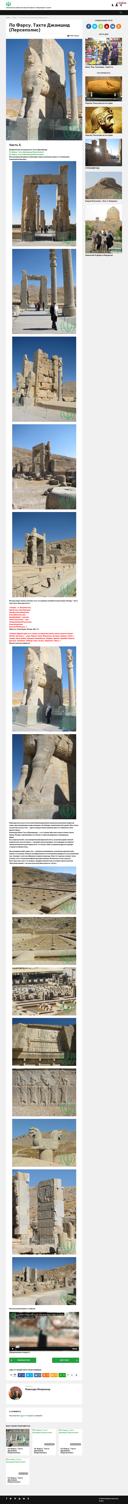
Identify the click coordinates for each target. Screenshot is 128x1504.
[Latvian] (122, 3)
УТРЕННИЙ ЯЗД (92, 168)
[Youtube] (106, 26)
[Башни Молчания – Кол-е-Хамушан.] (103, 185)
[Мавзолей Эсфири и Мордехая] (103, 229)
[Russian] (125, 3)
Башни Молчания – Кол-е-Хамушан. (101, 201)
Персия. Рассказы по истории (99, 103)
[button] (113, 5)
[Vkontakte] (112, 26)
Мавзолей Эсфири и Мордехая (99, 255)
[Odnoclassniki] (118, 26)
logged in (23, 1416)
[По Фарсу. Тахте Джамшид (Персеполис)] (17, 1438)
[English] (120, 3)
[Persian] (117, 3)
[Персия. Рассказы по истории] (103, 88)
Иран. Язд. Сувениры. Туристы (99, 67)
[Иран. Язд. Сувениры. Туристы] (103, 51)
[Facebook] (88, 26)
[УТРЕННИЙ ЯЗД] (103, 152)
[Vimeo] (100, 26)
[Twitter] (94, 26)
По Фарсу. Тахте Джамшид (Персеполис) (15, 1451)
